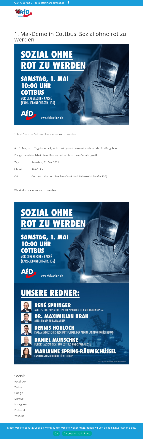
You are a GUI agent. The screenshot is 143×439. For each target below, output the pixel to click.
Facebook (20, 381)
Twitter (18, 387)
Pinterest (19, 410)
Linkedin (19, 398)
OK (56, 433)
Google (18, 393)
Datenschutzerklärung (77, 433)
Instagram (20, 404)
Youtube (19, 416)
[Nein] (138, 431)
